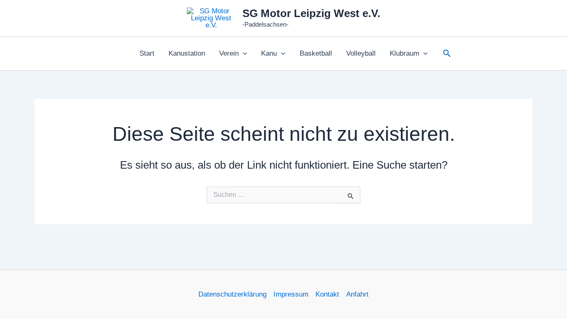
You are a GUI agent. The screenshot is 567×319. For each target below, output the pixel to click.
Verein (229, 53)
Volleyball (361, 53)
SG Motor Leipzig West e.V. (311, 13)
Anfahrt (357, 294)
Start (146, 53)
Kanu (269, 53)
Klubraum (404, 53)
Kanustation (187, 53)
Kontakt (327, 294)
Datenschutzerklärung (232, 294)
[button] (243, 53)
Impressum (291, 294)
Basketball (316, 53)
